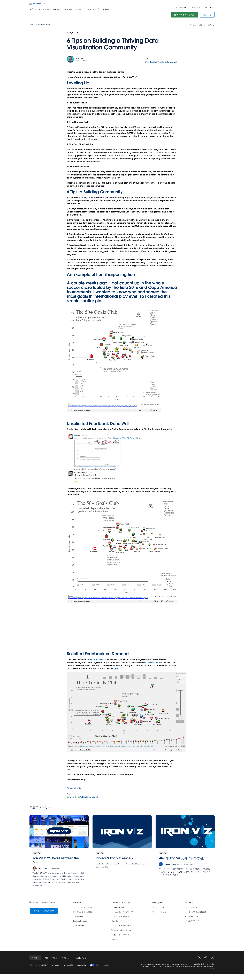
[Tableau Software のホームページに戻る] (40, 3)
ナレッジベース (191, 907)
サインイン (208, 7)
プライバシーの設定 (102, 965)
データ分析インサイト (82, 916)
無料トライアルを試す (184, 14)
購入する (207, 14)
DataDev (115, 921)
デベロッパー (66, 958)
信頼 (46, 958)
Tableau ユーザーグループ (122, 912)
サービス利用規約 (42, 965)
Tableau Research (80, 921)
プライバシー (56, 965)
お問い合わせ (180, 7)
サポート (189, 902)
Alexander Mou (95, 659)
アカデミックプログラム (121, 935)
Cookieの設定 (82, 965)
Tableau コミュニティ (121, 902)
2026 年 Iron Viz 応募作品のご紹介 (182, 858)
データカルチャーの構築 (83, 912)
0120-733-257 (195, 7)
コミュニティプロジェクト (122, 925)
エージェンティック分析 (83, 907)
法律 (31, 965)
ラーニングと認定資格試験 (195, 912)
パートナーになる (159, 912)
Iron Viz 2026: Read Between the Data (56, 860)
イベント (115, 939)
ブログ (37, 25)
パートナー (157, 902)
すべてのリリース (192, 921)
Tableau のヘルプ (192, 916)
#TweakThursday (153, 662)
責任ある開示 (68, 965)
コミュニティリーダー (120, 916)
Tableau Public (45, 25)
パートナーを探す (159, 907)
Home (31, 25)
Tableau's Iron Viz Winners (114, 858)
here (116, 668)
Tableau (77, 902)
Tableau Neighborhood (121, 930)
